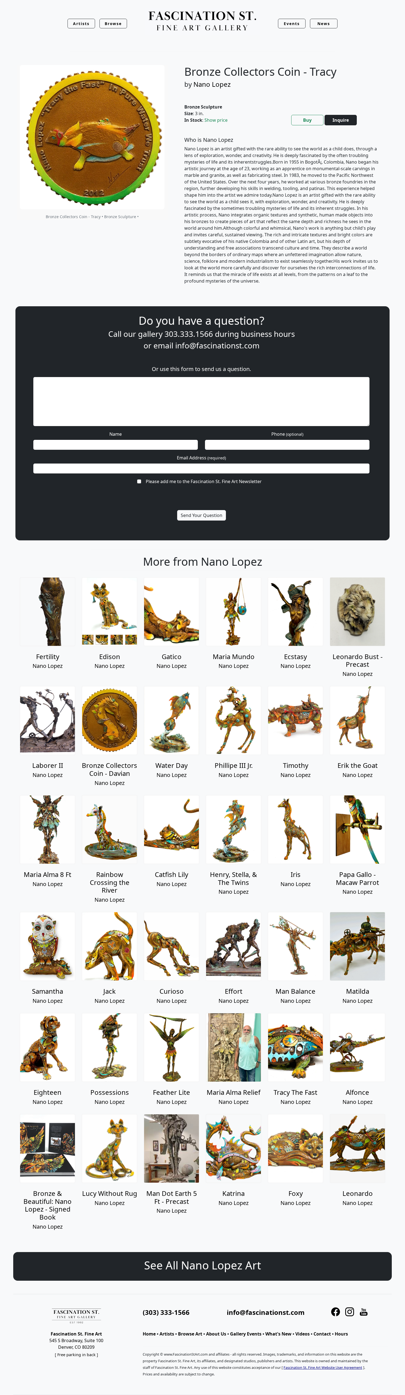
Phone (287, 434)
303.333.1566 (188, 334)
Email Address (201, 458)
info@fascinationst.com (217, 345)
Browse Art (190, 1334)
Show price (216, 120)
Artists (167, 1334)
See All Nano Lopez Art (202, 1265)
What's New (278, 1334)
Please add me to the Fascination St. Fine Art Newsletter (204, 481)
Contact (322, 1334)
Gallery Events (245, 1334)
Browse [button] (113, 23)
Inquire (341, 120)
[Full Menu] (202, 21)
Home (149, 1334)
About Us (216, 1334)
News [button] (323, 23)
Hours (341, 1334)
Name (115, 434)
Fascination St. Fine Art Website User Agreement (323, 1367)
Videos (302, 1334)
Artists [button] (81, 23)
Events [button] (292, 23)
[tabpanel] (281, 215)
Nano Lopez (212, 84)
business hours (268, 334)
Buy (307, 120)
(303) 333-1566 (166, 1312)
